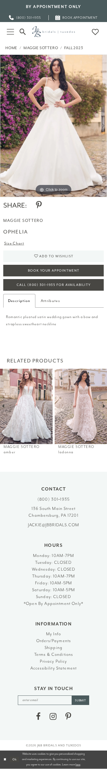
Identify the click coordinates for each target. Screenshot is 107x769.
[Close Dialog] (5, 759)
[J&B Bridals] (53, 31)
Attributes (50, 300)
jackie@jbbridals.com (53, 524)
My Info (53, 633)
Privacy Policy (53, 661)
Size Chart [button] (14, 243)
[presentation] (26, 406)
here (77, 764)
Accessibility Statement (53, 668)
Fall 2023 (73, 48)
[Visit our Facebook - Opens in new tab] (38, 716)
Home (11, 48)
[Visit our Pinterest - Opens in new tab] (68, 716)
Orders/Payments (53, 640)
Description (19, 300)
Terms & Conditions (53, 654)
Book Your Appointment (54, 271)
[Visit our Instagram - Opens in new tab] (53, 716)
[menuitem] (25, 17)
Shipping (53, 647)
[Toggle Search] (23, 31)
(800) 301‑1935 (53, 499)
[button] (10, 31)
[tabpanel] (53, 126)
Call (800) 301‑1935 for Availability (54, 285)
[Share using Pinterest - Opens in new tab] (39, 205)
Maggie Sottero (40, 48)
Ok (14, 759)
